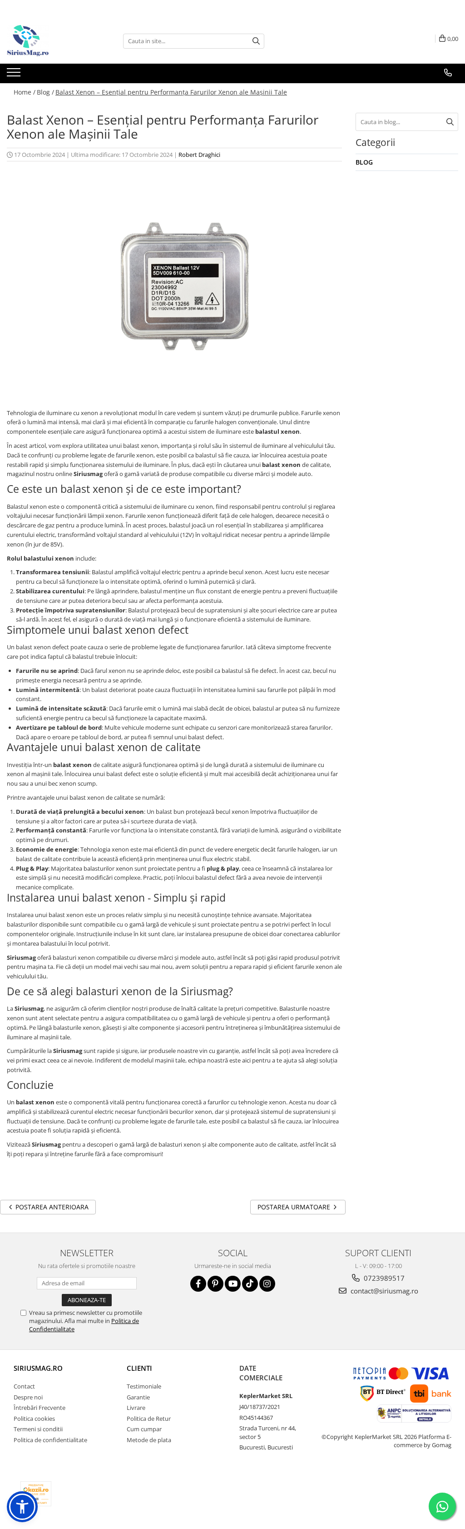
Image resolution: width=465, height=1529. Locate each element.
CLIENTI (139, 1368)
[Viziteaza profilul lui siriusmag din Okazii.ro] (35, 1493)
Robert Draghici (199, 154)
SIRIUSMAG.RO (38, 1368)
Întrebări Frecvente (39, 1408)
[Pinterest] (215, 1284)
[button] (22, 1507)
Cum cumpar (144, 1429)
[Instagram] (267, 1284)
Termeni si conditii (38, 1429)
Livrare (136, 1408)
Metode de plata (149, 1440)
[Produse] (15, 75)
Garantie (138, 1397)
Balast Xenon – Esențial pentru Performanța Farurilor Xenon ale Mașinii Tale (171, 92)
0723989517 (383, 1278)
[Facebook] (198, 1284)
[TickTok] (250, 1284)
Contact (24, 1386)
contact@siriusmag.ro (383, 1290)
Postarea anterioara (51, 1207)
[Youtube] (233, 1284)
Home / (24, 92)
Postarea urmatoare (294, 1207)
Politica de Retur (149, 1418)
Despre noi (28, 1397)
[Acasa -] (52, 41)
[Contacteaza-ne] (448, 73)
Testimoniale (144, 1386)
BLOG (364, 162)
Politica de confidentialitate (50, 1440)
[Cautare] (256, 41)
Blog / (45, 92)
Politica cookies (34, 1418)
